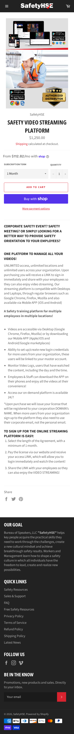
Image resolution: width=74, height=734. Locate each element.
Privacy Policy (13, 616)
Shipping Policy (14, 636)
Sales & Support (15, 596)
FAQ (6, 603)
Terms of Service (15, 622)
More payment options (36, 209)
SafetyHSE (19, 714)
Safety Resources (16, 589)
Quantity (55, 165)
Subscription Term (15, 164)
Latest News (12, 642)
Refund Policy (13, 629)
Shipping (22, 144)
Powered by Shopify (37, 714)
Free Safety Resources (19, 609)
